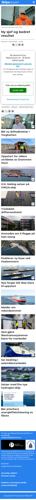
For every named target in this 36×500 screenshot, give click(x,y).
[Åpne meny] (33, 2)
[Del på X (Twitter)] (16, 45)
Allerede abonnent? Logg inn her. (18, 99)
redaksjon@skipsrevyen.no (11, 437)
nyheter (5, 107)
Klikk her (18, 90)
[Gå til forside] (16, 2)
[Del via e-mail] (22, 45)
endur (14, 107)
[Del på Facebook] (13, 45)
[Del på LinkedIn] (19, 45)
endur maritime (26, 107)
